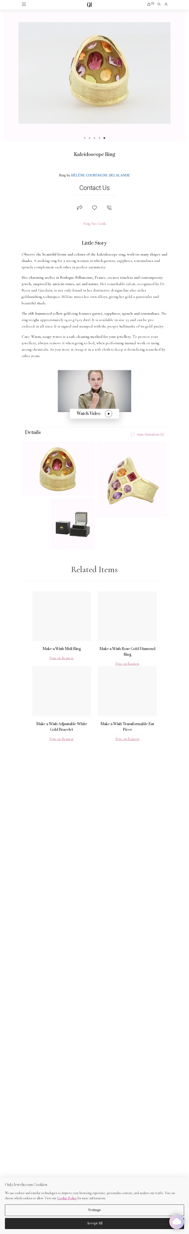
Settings (94, 1210)
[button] (150, 4)
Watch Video (88, 413)
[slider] (94, 73)
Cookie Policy (67, 1198)
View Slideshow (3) (150, 434)
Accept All (94, 1223)
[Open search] (159, 4)
